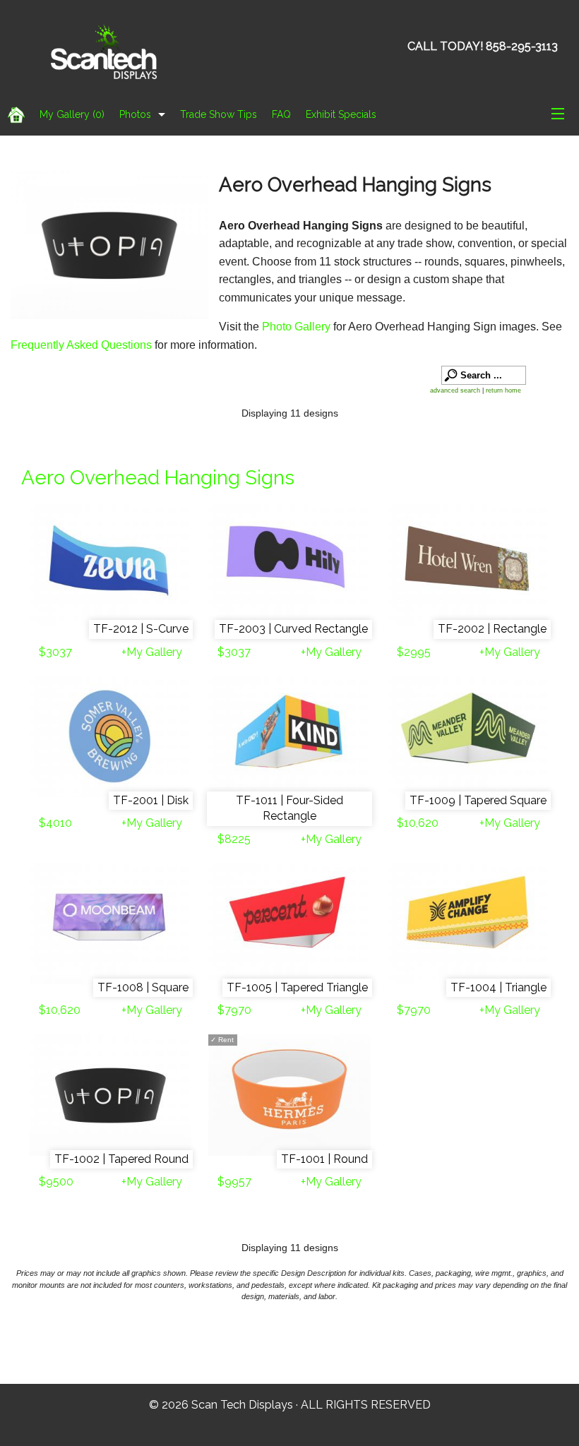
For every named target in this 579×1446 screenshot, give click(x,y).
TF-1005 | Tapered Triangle (297, 987)
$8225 (234, 839)
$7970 (234, 1010)
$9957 (234, 1181)
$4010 (55, 823)
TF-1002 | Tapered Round (121, 1159)
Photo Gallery (296, 327)
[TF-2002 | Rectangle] (468, 565)
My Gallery (72, 114)
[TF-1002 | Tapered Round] (110, 1095)
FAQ (281, 114)
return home (503, 390)
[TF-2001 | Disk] (110, 736)
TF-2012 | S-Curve (141, 628)
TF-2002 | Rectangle (492, 628)
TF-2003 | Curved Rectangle (293, 628)
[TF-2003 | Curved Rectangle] (289, 565)
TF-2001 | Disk (151, 800)
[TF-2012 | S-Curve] (110, 565)
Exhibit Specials (341, 114)
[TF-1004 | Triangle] (468, 923)
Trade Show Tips (218, 114)
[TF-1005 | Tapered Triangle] (289, 923)
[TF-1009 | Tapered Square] (468, 736)
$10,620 (417, 823)
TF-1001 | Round (324, 1159)
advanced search (455, 390)
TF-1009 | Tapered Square (478, 800)
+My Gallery (151, 652)
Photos (135, 114)
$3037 (55, 652)
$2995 (414, 652)
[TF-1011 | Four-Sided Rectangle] (289, 736)
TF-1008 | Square (143, 987)
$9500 (56, 1181)
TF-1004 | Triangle (498, 987)
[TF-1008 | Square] (110, 923)
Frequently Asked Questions (83, 345)
